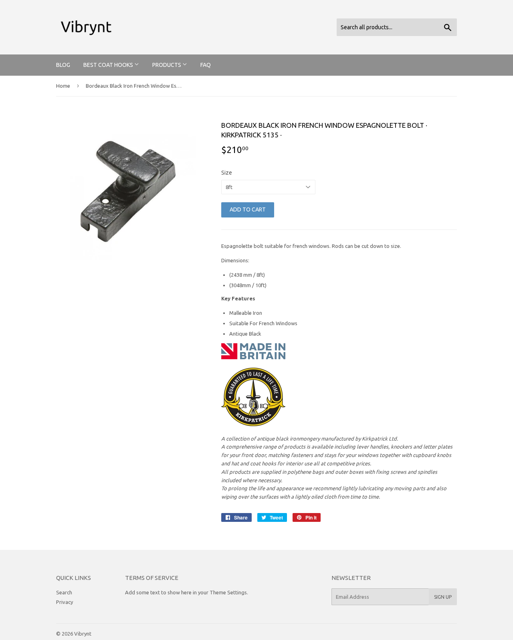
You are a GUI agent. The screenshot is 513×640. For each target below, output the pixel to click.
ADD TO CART (248, 209)
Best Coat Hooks (108, 65)
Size (226, 172)
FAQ (205, 65)
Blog (63, 65)
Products (167, 65)
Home (63, 86)
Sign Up (443, 597)
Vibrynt (82, 633)
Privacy (64, 602)
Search (64, 592)
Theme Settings (228, 592)
